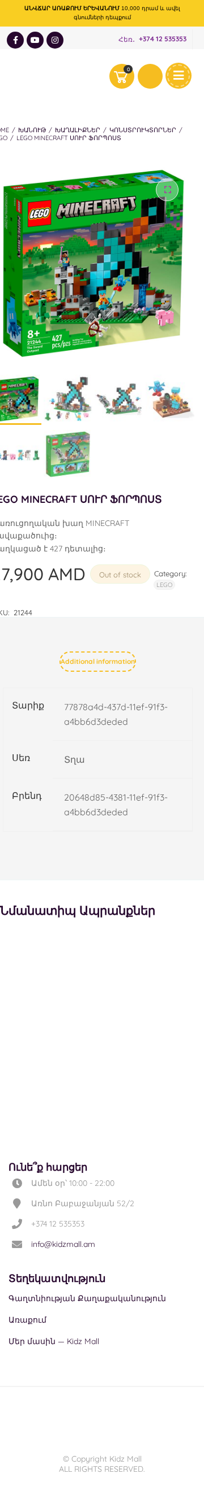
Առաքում (27, 1320)
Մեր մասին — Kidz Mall (53, 1341)
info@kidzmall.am (63, 1244)
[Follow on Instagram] (54, 40)
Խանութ (32, 130)
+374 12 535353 (162, 39)
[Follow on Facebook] (15, 40)
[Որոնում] (150, 76)
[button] (167, 190)
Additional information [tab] (98, 661)
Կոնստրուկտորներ (142, 130)
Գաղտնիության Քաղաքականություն (87, 1298)
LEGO (164, 585)
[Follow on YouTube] (35, 40)
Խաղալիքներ (77, 130)
